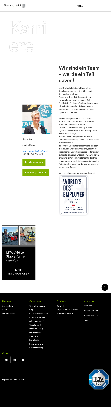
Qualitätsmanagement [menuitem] (38, 313)
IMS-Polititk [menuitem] (34, 336)
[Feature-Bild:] (18, 246)
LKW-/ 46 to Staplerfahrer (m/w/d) (16, 256)
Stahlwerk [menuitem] (88, 305)
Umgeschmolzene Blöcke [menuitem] (67, 309)
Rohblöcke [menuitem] (61, 306)
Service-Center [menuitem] (8, 313)
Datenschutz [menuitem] (19, 379)
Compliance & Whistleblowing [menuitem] (36, 327)
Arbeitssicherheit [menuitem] (36, 321)
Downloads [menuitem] (34, 340)
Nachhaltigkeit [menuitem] (35, 332)
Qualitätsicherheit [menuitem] (37, 317)
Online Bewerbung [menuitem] (37, 306)
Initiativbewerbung (34, 162)
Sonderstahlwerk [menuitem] (91, 310)
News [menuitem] (4, 309)
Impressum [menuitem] (7, 379)
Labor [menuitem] (86, 320)
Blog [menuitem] (31, 309)
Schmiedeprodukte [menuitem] (65, 313)
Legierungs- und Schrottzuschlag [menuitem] (36, 346)
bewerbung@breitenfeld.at (35, 151)
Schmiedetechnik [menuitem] (91, 315)
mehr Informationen (18, 272)
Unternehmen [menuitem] (8, 306)
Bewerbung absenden (35, 172)
